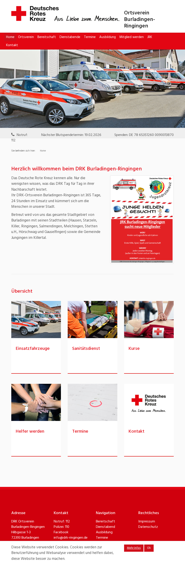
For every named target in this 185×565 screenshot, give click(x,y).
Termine (90, 37)
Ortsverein (26, 37)
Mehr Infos (134, 548)
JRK (149, 37)
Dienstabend (105, 527)
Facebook (61, 532)
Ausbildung (107, 37)
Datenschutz (148, 527)
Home (10, 37)
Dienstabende (70, 37)
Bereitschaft (46, 37)
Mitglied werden (131, 37)
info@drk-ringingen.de (71, 538)
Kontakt (12, 45)
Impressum (146, 521)
